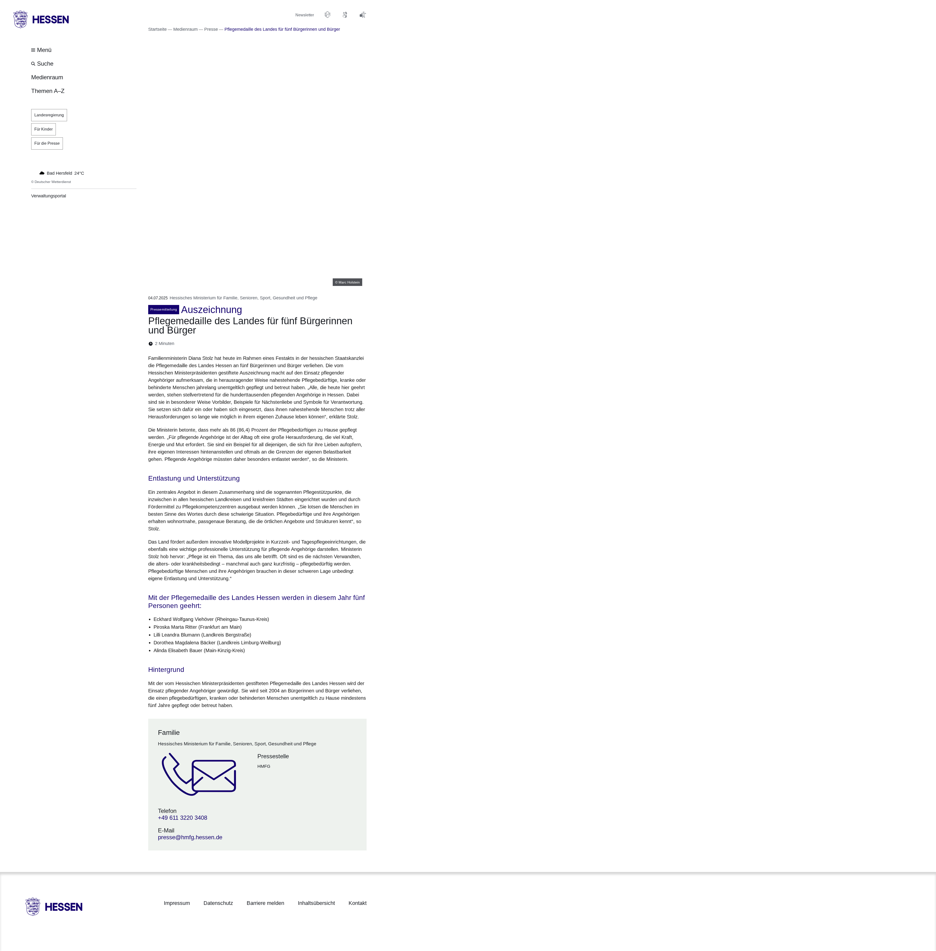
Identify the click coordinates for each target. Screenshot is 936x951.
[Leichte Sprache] (328, 15)
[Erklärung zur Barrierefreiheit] (363, 15)
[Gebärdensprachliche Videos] (345, 15)
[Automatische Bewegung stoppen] (34, 172)
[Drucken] (220, 344)
